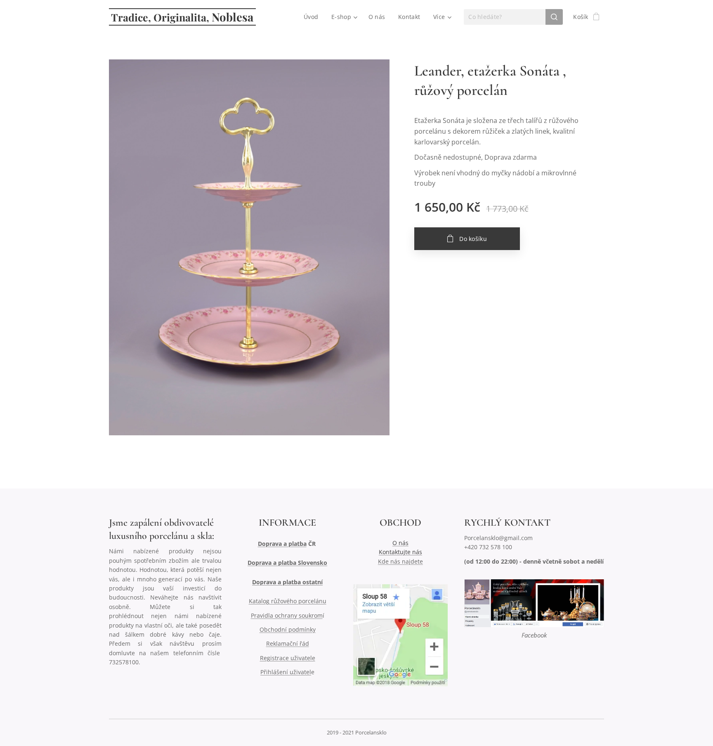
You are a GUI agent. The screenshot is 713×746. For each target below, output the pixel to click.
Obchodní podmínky (288, 629)
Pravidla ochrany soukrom (287, 615)
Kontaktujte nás (400, 552)
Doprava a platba (282, 544)
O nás (400, 543)
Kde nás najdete (400, 561)
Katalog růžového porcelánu (287, 601)
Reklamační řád (287, 643)
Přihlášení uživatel (285, 672)
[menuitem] (313, 17)
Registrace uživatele (287, 658)
